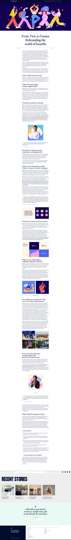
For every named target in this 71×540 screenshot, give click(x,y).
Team (28, 531)
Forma (34, 62)
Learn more (24, 463)
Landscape (26, 154)
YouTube (45, 532)
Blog (28, 532)
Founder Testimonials (30, 536)
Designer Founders (29, 537)
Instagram (45, 531)
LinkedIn (45, 529)
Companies (28, 529)
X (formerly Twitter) (46, 530)
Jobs (28, 534)
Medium (45, 533)
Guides (28, 530)
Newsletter (28, 533)
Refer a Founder (29, 535)
